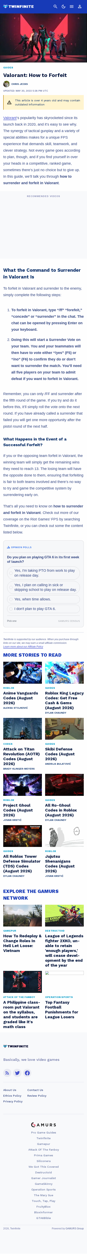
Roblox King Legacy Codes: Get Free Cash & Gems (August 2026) (64, 700)
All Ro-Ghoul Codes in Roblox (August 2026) (61, 810)
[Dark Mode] (63, 6)
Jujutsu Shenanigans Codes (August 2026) (60, 863)
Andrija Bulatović (58, 763)
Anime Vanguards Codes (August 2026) (20, 698)
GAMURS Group (75, 1228)
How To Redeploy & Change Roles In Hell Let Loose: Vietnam (22, 943)
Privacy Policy (12, 1101)
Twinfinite (43, 1138)
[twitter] (17, 1073)
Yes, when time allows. (32, 599)
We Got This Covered (44, 1166)
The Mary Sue (43, 1195)
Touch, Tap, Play (43, 1201)
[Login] (80, 6)
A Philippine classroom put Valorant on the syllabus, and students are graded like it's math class (21, 1014)
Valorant (10, 118)
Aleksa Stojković (15, 707)
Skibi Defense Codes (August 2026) (60, 754)
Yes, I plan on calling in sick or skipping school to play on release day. (45, 587)
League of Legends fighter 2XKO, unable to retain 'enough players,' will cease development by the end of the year (64, 950)
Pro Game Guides (43, 1132)
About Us (9, 1090)
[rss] (7, 1073)
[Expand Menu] (72, 6)
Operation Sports (43, 1189)
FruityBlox (43, 1206)
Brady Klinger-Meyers (19, 768)
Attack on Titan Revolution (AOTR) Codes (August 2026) (21, 756)
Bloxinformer (43, 1212)
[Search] (55, 6)
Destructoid (43, 1172)
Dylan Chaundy (55, 712)
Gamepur (43, 1144)
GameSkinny (43, 1183)
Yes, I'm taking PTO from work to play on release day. (44, 572)
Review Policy (36, 1095)
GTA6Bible (43, 1218)
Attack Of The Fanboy (43, 1149)
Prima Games (43, 1155)
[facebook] (27, 1073)
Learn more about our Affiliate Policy (23, 646)
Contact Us (35, 1090)
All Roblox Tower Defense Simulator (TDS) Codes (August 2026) (21, 863)
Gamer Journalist (43, 1178)
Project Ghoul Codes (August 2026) (18, 810)
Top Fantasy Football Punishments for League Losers (61, 1009)
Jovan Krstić (12, 820)
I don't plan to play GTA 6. (35, 609)
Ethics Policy (12, 1095)
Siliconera (44, 1161)
